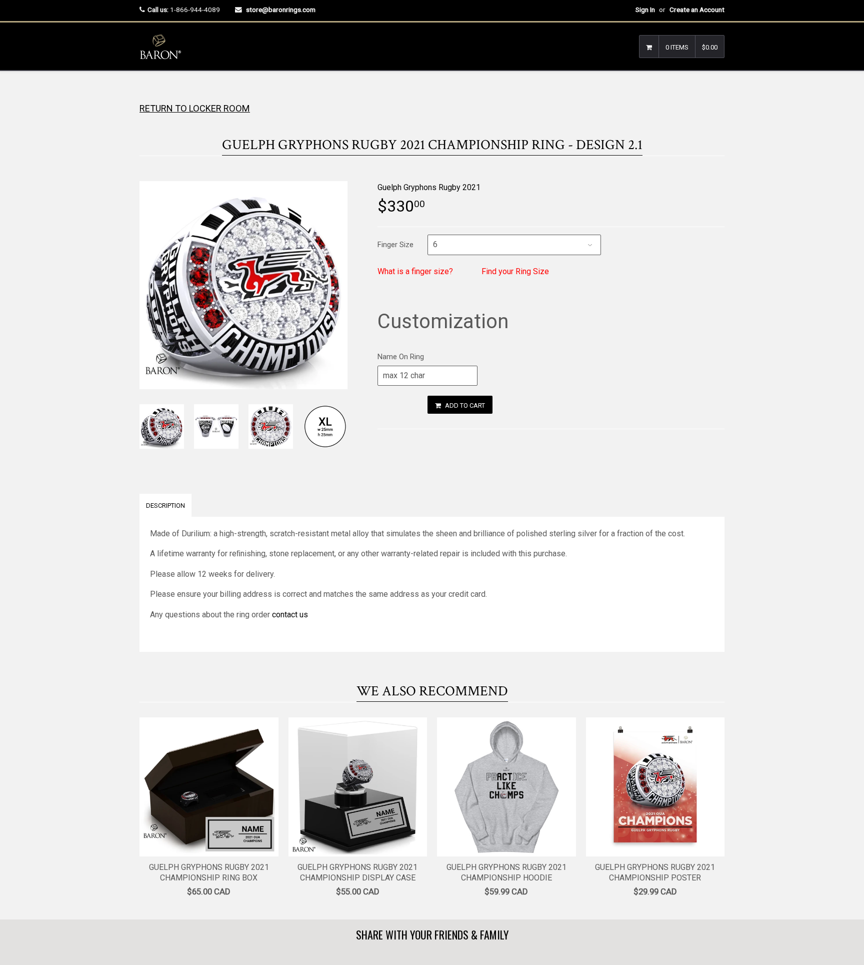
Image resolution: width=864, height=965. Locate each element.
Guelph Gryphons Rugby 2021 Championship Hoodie (506, 872)
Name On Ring (401, 356)
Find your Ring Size (515, 271)
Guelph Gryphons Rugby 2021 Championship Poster (655, 872)
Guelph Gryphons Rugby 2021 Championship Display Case (358, 872)
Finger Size (396, 244)
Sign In (645, 10)
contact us (290, 614)
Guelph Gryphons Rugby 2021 (429, 187)
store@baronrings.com (281, 10)
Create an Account (697, 10)
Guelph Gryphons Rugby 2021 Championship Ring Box (209, 872)
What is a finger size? (415, 271)
